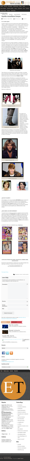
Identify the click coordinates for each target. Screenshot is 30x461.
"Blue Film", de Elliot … (14, 325)
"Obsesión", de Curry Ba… (15, 330)
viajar (7, 428)
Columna (4, 407)
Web (3, 308)
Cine (24, 8)
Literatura (8, 417)
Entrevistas (13, 10)
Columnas (20, 8)
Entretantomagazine (7, 457)
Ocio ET (5, 6)
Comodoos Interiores (22, 406)
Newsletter (16, 371)
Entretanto (24, 14)
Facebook (3, 353)
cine (7, 406)
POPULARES (14, 322)
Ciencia (27, 8)
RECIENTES (4, 322)
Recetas (11, 14)
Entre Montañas (21, 418)
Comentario (4, 284)
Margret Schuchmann (6, 419)
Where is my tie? (21, 439)
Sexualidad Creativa (22, 432)
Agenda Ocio (5, 14)
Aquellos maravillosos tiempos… (12, 16)
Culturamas (4, 408)
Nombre (4, 301)
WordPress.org (21, 449)
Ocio (12, 421)
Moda (20, 6)
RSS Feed (11, 353)
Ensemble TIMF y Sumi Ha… (8, 336)
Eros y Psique (3, 8)
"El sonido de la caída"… (25, 340)
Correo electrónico (4, 305)
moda (11, 419)
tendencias (8, 427)
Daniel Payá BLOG (21, 410)
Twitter (7, 353)
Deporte (3, 410)
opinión (3, 422)
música (4, 421)
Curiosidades (10, 408)
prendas (3, 423)
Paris (6, 422)
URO (2, 428)
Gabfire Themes (20, 458)
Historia (3, 416)
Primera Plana (3, 10)
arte (11, 405)
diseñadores (7, 410)
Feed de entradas (21, 446)
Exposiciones (5, 413)
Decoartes (10, 6)
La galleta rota (20, 422)
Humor (21, 274)
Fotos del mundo (21, 420)
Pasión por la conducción (23, 430)
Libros (3, 417)
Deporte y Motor (10, 8)
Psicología (4, 424)
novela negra (8, 421)
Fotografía (10, 413)
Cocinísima (20, 405)
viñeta (10, 428)
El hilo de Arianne (21, 417)
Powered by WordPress (8, 458)
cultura (8, 407)
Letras (15, 8)
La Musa (19, 424)
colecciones (10, 406)
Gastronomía (15, 6)
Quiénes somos (6, 371)
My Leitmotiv (20, 429)
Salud (11, 426)
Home (2, 6)
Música (8, 10)
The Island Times (5, 272)
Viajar (24, 6)
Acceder (19, 444)
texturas (11, 427)
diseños (12, 410)
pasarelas (8, 422)
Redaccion (18, 18)
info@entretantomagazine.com (8, 361)
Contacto (11, 371)
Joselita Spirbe (25, 274)
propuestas (7, 423)
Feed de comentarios (22, 448)
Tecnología (3, 427)
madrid (3, 418)
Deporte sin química (22, 412)
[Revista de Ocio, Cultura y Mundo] (15, 3)
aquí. (10, 441)
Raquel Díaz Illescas (9, 424)
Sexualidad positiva (22, 434)
